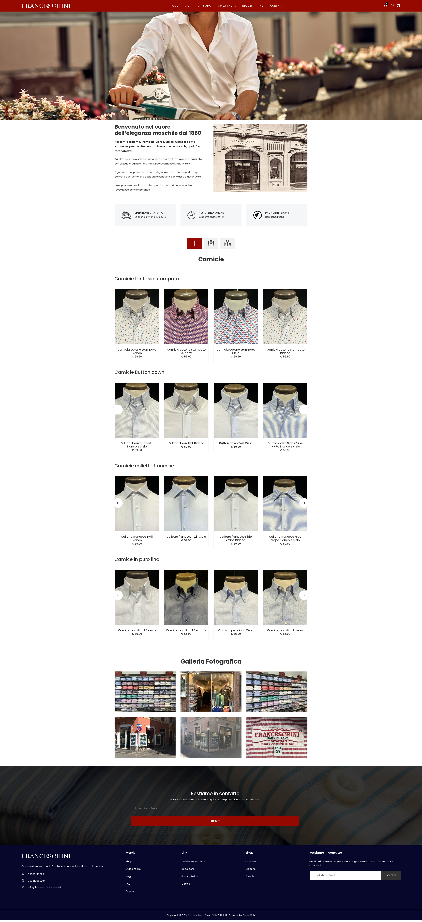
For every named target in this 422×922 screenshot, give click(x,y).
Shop (187, 5)
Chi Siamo (204, 5)
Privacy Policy (189, 876)
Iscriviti (215, 821)
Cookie (185, 883)
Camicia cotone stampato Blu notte (186, 351)
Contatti (276, 5)
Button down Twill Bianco (186, 443)
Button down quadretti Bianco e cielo (137, 444)
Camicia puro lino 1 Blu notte (186, 630)
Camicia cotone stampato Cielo (235, 351)
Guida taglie (227, 5)
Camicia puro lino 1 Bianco (137, 630)
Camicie (250, 861)
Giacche (250, 869)
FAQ (261, 5)
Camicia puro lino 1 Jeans (285, 630)
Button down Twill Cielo (235, 443)
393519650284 (36, 880)
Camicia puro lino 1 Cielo (235, 630)
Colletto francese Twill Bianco (137, 538)
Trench (249, 876)
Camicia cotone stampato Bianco (137, 351)
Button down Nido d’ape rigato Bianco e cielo (285, 444)
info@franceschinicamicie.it (45, 887)
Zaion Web (249, 915)
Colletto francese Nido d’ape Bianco (236, 538)
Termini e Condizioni (193, 861)
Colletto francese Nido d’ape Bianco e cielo (285, 538)
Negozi (247, 5)
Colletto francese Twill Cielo (186, 537)
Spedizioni (187, 869)
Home (174, 5)
